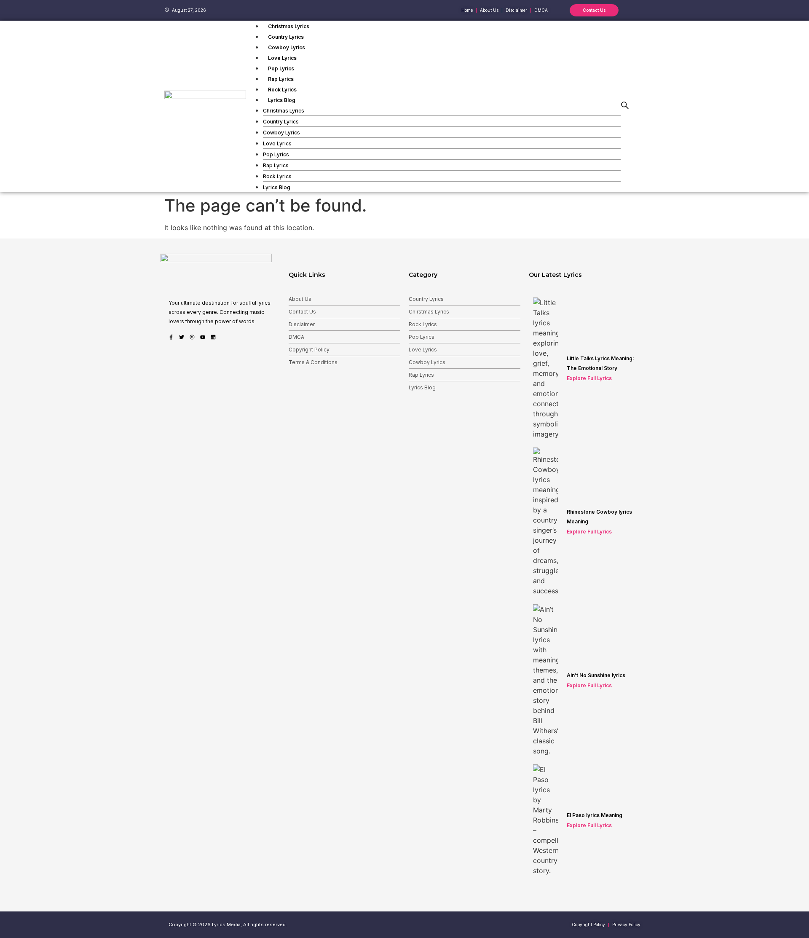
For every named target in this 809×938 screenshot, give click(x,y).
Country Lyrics (286, 37)
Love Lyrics (282, 58)
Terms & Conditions (313, 362)
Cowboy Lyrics (286, 47)
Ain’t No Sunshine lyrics (596, 675)
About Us (300, 299)
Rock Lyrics (282, 89)
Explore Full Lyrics (589, 378)
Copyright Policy (309, 349)
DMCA (296, 337)
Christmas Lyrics (288, 26)
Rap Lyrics (281, 79)
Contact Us (302, 311)
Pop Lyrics (281, 68)
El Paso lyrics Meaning (594, 815)
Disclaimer (302, 324)
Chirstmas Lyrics (429, 311)
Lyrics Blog (281, 100)
